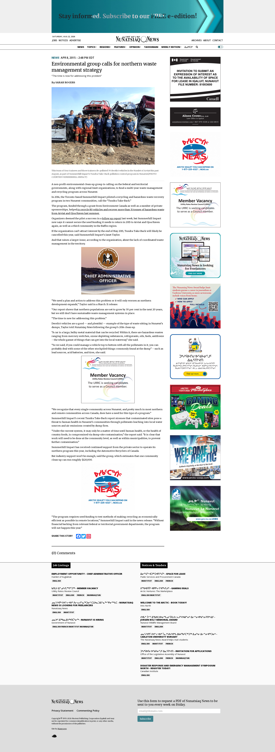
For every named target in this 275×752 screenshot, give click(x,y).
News (80, 47)
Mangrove (62, 729)
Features (119, 47)
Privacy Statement (62, 710)
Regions (105, 47)
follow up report (111, 218)
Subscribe (145, 718)
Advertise (75, 40)
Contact (217, 40)
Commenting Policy (88, 710)
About (207, 40)
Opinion (134, 47)
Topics (91, 47)
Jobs (54, 40)
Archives (196, 40)
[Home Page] (137, 39)
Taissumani (151, 47)
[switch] (220, 47)
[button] (54, 736)
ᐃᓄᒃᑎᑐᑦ (188, 47)
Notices (63, 40)
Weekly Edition (170, 47)
